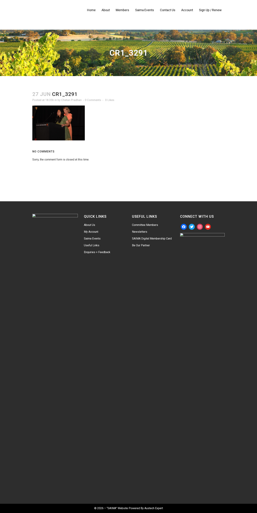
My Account (91, 231)
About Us (89, 225)
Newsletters (139, 231)
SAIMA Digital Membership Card (152, 238)
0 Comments (93, 100)
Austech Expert (153, 508)
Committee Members (145, 225)
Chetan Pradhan (71, 100)
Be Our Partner (141, 245)
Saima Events (92, 238)
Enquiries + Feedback (97, 252)
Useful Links (91, 245)
